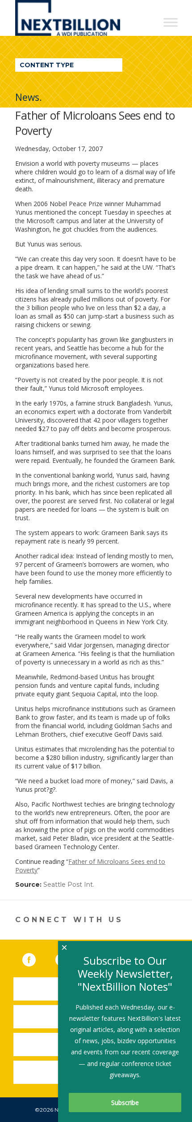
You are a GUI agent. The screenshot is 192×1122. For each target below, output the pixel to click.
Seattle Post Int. (68, 884)
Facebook (35, 958)
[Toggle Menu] (170, 22)
